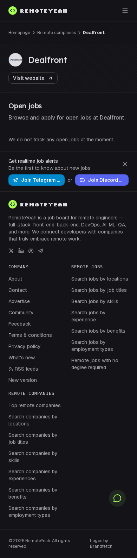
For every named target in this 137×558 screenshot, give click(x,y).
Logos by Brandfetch (101, 543)
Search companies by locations (33, 420)
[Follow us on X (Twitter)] (11, 251)
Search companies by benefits (33, 493)
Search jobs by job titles (99, 290)
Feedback (19, 324)
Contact (17, 290)
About (15, 279)
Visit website (29, 78)
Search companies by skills (33, 456)
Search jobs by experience (88, 316)
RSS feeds (26, 369)
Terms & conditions (30, 335)
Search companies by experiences (33, 475)
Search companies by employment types (33, 511)
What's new (21, 357)
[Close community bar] (125, 163)
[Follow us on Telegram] (41, 251)
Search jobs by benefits (98, 331)
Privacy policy (24, 346)
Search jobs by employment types (92, 345)
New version (22, 380)
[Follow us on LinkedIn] (21, 251)
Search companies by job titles (33, 438)
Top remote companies (34, 405)
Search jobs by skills (94, 301)
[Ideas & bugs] (117, 498)
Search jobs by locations (99, 279)
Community (21, 312)
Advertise (19, 301)
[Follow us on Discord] (31, 251)
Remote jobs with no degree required (94, 364)
